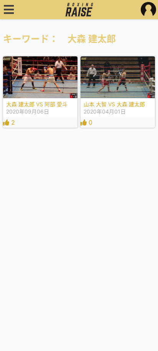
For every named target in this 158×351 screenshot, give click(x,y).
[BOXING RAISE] (79, 9)
